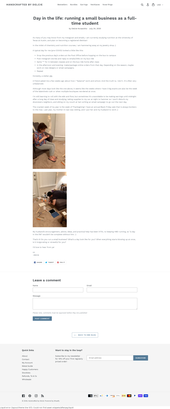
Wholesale (26, 379)
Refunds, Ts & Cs (29, 376)
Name (35, 285)
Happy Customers (30, 369)
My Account (27, 363)
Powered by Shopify (52, 401)
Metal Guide (27, 366)
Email (89, 285)
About (25, 356)
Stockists (26, 373)
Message (36, 296)
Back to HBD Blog (87, 335)
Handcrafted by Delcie (24, 4)
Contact (25, 359)
